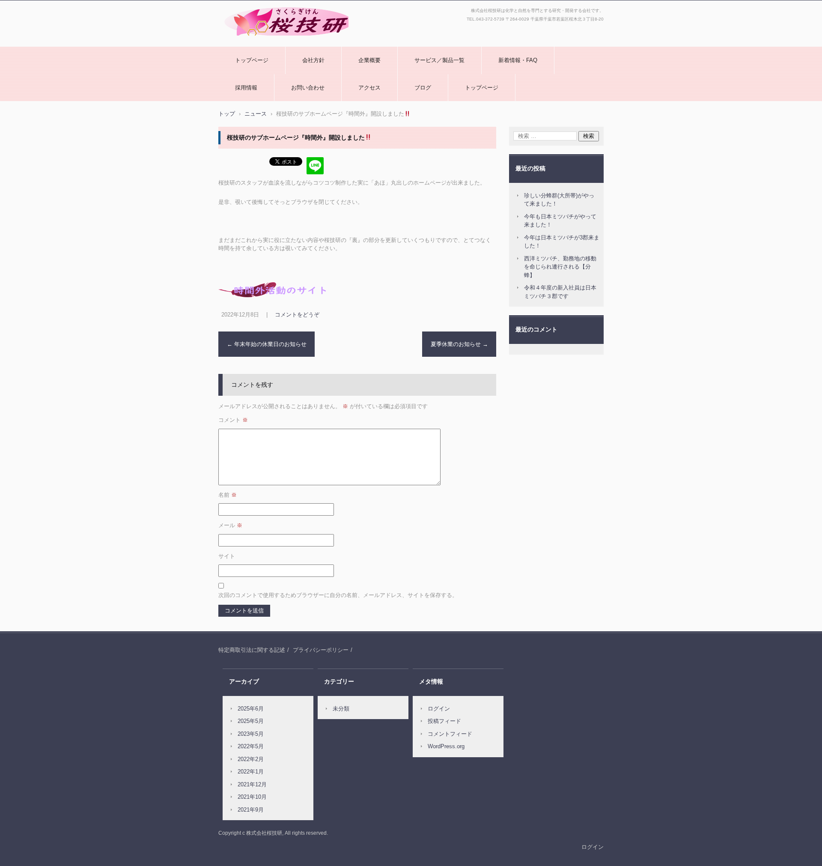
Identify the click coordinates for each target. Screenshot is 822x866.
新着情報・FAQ (517, 60)
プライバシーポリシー (320, 650)
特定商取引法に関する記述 (251, 650)
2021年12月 (252, 784)
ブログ (422, 87)
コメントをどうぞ (297, 314)
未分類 (341, 708)
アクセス (369, 87)
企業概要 (369, 60)
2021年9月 (251, 809)
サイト (226, 556)
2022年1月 (251, 771)
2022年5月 (251, 746)
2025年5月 (251, 721)
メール (230, 525)
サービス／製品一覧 (439, 60)
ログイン (439, 708)
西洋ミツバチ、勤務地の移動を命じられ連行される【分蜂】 (560, 266)
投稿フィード (444, 721)
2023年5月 (251, 734)
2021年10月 (252, 797)
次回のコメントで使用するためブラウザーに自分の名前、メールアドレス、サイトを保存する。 (338, 595)
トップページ (251, 60)
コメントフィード (450, 734)
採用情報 (246, 87)
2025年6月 (251, 708)
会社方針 (313, 60)
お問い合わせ (308, 87)
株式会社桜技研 (241, 39)
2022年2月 (251, 759)
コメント (233, 420)
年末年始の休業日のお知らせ (267, 344)
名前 (227, 495)
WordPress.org (446, 746)
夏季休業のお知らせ (459, 344)
